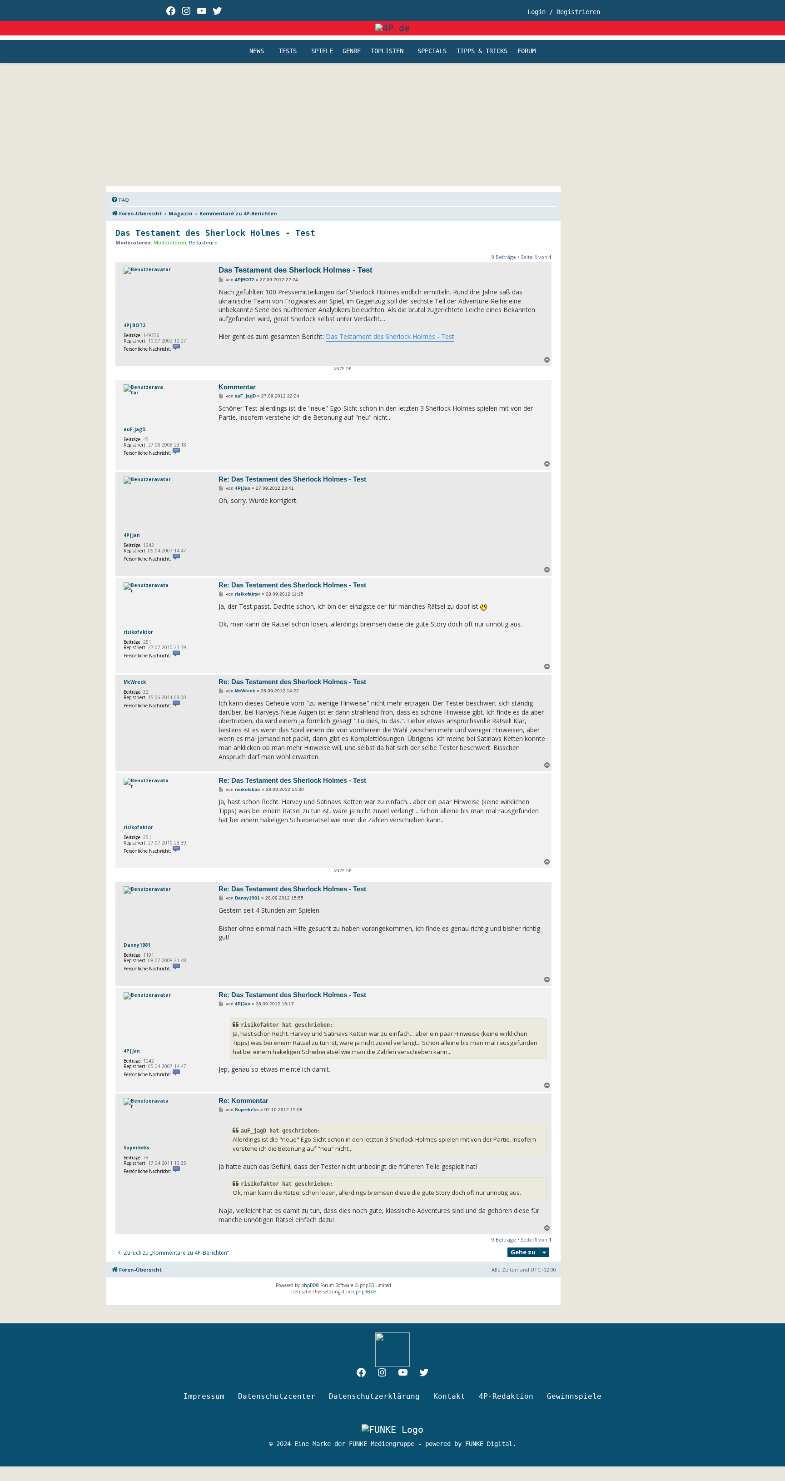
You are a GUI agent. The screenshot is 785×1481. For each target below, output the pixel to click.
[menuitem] (120, 199)
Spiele (322, 51)
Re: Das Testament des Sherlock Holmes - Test (292, 479)
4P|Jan (132, 535)
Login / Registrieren (563, 11)
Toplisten (387, 51)
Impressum (204, 1396)
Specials (432, 51)
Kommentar (237, 387)
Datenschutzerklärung (374, 1396)
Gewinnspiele (574, 1396)
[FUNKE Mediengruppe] (392, 1429)
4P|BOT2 (134, 325)
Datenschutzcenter (276, 1396)
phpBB (308, 1285)
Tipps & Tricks (482, 51)
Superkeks (136, 1147)
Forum (526, 51)
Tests (287, 51)
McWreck (135, 682)
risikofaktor (138, 632)
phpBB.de (366, 1291)
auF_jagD (135, 429)
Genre (352, 51)
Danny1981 (137, 945)
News (256, 51)
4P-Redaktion (506, 1396)
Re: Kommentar (243, 1100)
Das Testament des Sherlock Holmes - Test (215, 233)
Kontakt (449, 1396)
